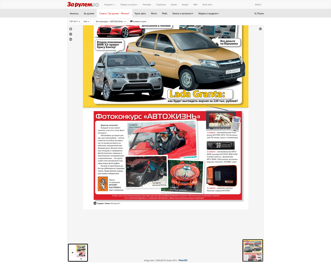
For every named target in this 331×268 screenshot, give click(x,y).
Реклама (147, 4)
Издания (108, 4)
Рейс (164, 13)
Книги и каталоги (182, 13)
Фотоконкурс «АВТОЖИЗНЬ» (110, 21)
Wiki (195, 4)
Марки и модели (207, 13)
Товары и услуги (128, 4)
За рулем (89, 13)
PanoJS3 (183, 260)
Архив (174, 4)
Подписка (161, 4)
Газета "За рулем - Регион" (114, 13)
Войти (258, 4)
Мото (154, 13)
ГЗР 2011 (74, 21)
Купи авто (207, 4)
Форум (185, 4)
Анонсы (74, 13)
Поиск (260, 13)
